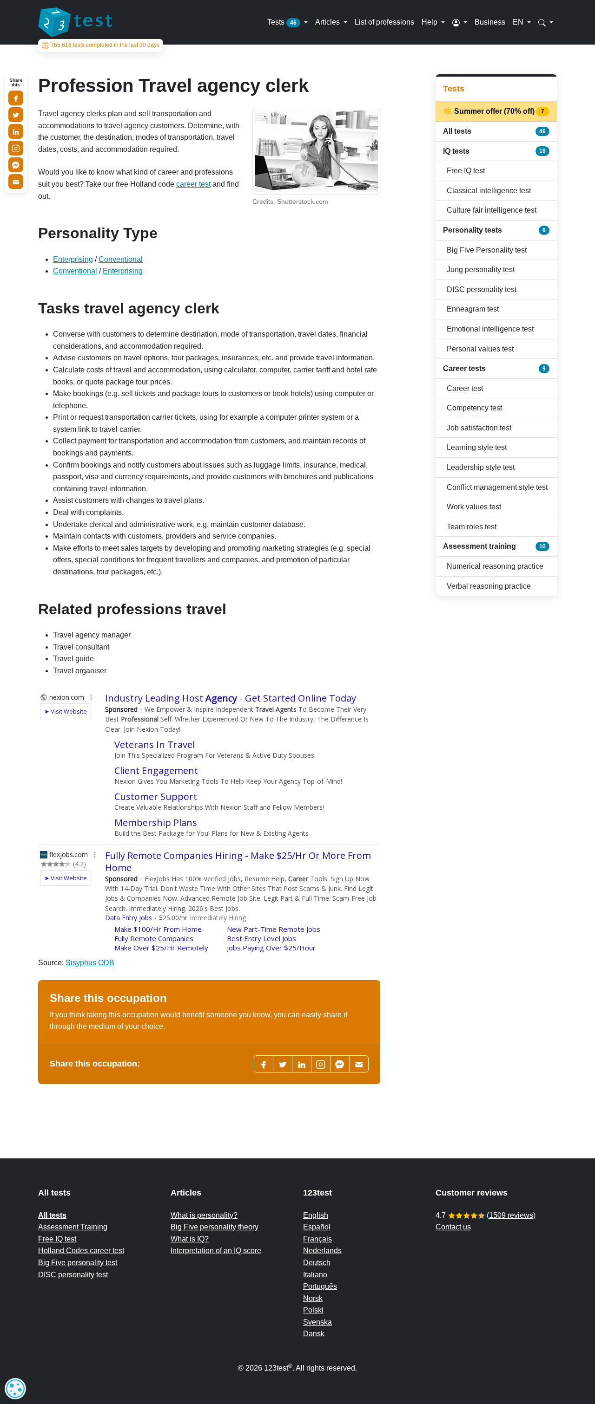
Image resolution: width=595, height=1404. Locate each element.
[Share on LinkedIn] (15, 131)
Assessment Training (72, 1227)
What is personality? (204, 1215)
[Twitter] (282, 1063)
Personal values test (480, 349)
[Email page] (359, 1063)
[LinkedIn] (301, 1063)
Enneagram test (473, 309)
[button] (460, 22)
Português (320, 1286)
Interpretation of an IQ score (216, 1250)
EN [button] (519, 22)
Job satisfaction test (479, 428)
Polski (313, 1310)
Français (317, 1239)
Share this (16, 82)
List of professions (384, 22)
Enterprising (73, 259)
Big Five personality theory (214, 1227)
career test (193, 184)
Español (317, 1227)
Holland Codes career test (81, 1250)
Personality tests (494, 230)
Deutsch (317, 1263)
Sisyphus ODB (90, 963)
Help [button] (430, 22)
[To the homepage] (75, 22)
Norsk (313, 1298)
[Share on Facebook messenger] (15, 164)
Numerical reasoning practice (495, 566)
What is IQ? (190, 1239)
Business (490, 22)
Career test (465, 388)
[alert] (15, 1388)
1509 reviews (511, 1215)
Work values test (474, 507)
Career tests (494, 368)
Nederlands (322, 1250)
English (315, 1215)
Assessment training (494, 546)
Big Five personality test (77, 1263)
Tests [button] (282, 22)
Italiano (315, 1275)
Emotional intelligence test (490, 329)
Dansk (313, 1334)
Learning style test (477, 447)
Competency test (474, 408)
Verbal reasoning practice (489, 586)
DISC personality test (481, 289)
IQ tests (494, 151)
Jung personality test (481, 269)
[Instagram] (15, 148)
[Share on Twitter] (15, 114)
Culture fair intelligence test (491, 210)
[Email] (15, 181)
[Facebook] (263, 1063)
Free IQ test (466, 171)
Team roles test (471, 527)
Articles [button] (328, 22)
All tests (494, 131)
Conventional (121, 259)
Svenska (317, 1322)
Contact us (453, 1227)
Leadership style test (481, 467)
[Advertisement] (496, 750)
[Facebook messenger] (340, 1063)
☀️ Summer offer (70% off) (494, 111)
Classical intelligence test (489, 191)
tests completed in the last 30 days (105, 45)
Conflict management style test (497, 487)
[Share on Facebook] (15, 98)
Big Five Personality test (487, 250)
